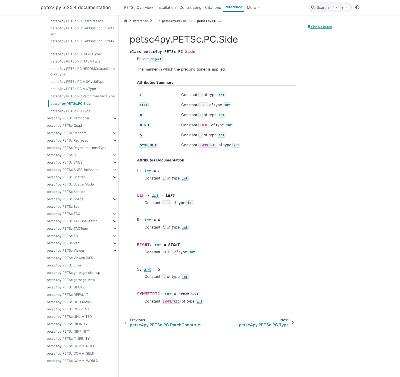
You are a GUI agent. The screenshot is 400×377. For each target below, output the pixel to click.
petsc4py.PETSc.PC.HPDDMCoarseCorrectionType (82, 71)
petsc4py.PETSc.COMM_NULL (71, 346)
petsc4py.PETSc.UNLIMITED (69, 316)
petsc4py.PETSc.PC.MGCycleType (77, 81)
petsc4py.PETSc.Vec (63, 243)
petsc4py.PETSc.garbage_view (71, 280)
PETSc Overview (138, 7)
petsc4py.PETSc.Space (65, 199)
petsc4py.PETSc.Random (67, 133)
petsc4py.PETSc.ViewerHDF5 (70, 258)
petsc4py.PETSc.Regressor (68, 140)
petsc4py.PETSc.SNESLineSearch (73, 170)
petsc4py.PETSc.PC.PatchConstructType (82, 96)
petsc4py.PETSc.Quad (64, 126)
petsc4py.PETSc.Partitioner (68, 118)
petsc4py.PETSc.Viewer (65, 251)
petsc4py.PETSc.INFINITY (67, 324)
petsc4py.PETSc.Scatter (66, 177)
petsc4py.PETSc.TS (62, 236)
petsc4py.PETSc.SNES (64, 162)
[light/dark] (357, 7)
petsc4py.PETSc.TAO (63, 214)
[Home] (125, 21)
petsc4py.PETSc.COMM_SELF (70, 353)
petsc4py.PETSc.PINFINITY (68, 339)
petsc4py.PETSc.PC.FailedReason (76, 21)
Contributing (190, 7)
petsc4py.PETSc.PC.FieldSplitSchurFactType (82, 31)
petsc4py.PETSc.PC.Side (70, 103)
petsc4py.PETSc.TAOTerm (67, 228)
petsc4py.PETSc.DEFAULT (67, 295)
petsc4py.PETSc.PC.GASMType (75, 61)
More (252, 7)
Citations (213, 7)
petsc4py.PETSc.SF (62, 155)
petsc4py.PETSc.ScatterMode (70, 184)
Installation (166, 7)
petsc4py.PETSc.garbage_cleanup (73, 273)
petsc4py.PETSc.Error (64, 265)
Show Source (321, 27)
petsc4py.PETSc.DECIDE (66, 287)
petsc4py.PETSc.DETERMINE (70, 302)
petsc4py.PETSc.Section (66, 192)
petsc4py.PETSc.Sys (63, 206)
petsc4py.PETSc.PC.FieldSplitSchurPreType (82, 44)
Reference (233, 7)
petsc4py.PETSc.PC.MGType (73, 89)
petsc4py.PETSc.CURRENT (68, 309)
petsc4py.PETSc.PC (177, 21)
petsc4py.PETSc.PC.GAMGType (75, 54)
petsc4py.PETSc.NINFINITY (68, 331)
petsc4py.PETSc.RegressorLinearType (76, 148)
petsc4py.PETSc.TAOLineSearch (72, 221)
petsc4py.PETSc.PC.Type (70, 111)
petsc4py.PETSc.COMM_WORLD (72, 361)
